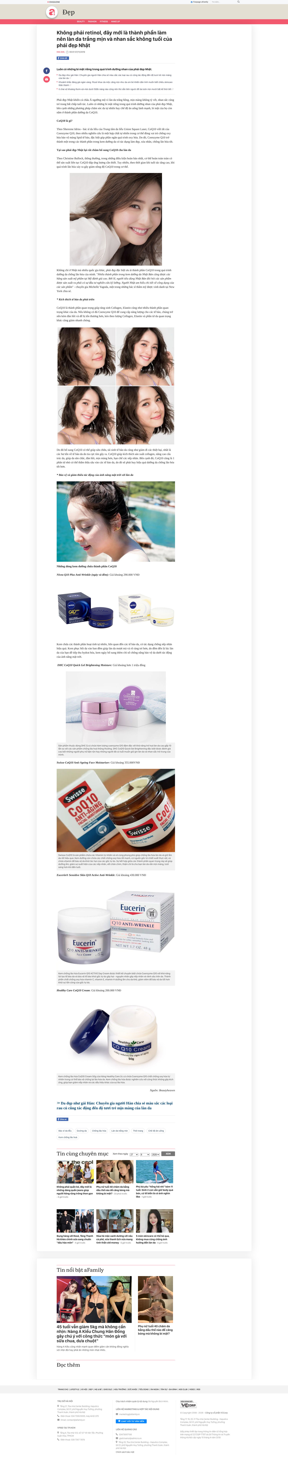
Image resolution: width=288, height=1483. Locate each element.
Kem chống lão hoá (67, 1137)
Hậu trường (120, 1389)
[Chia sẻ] (46, 71)
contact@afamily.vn (76, 1420)
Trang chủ (63, 1389)
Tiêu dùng (144, 1389)
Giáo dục (108, 1389)
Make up (115, 21)
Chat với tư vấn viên (132, 1421)
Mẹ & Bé (98, 1389)
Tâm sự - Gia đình (169, 1389)
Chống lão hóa (99, 1131)
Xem (168, 1153)
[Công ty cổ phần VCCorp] (188, 1404)
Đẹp (68, 12)
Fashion (92, 21)
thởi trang (138, 1131)
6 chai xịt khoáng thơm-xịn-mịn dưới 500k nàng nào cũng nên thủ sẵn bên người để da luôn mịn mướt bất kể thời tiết (115, 89)
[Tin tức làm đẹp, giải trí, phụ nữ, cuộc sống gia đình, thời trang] (52, 12)
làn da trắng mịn (120, 1131)
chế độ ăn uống (156, 1131)
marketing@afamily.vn (129, 1414)
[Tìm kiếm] (238, 2)
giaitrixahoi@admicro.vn (130, 1438)
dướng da (82, 1131)
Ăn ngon (154, 1389)
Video (192, 1389)
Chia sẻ (63, 58)
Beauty (81, 21)
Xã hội (84, 1389)
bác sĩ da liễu (65, 1131)
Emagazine (54, 2)
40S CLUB (183, 1389)
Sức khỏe (132, 1389)
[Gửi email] (46, 79)
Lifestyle (74, 1389)
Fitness (104, 21)
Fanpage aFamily (200, 2)
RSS (198, 1389)
